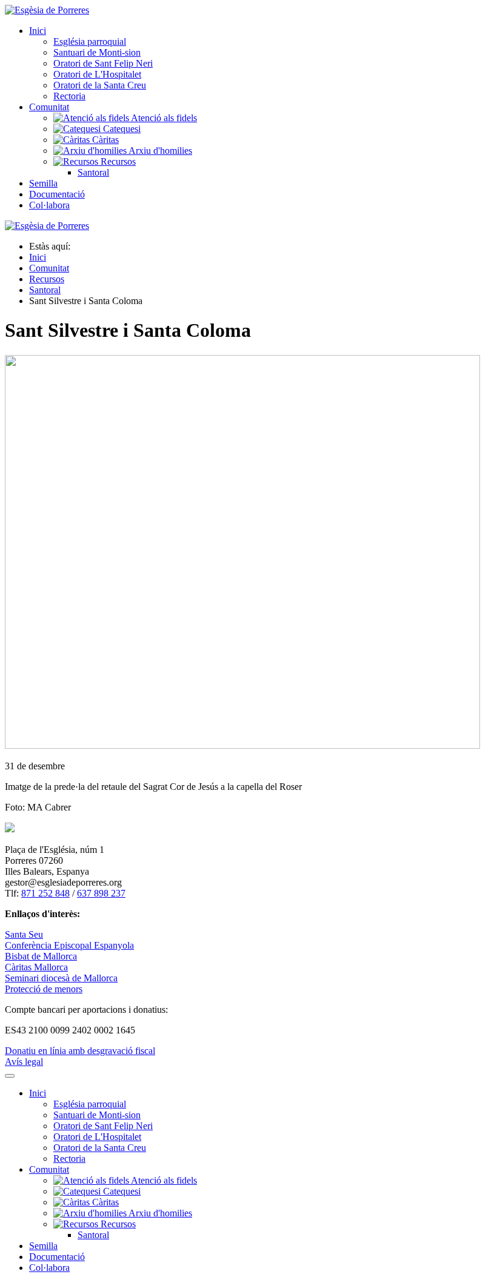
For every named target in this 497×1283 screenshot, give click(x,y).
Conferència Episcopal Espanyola (69, 945)
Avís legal (24, 1061)
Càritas (104, 139)
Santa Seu (24, 934)
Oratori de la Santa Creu (99, 85)
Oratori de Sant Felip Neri (103, 63)
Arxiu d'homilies (159, 150)
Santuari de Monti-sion (97, 52)
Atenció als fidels (163, 118)
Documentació (57, 194)
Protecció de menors (43, 989)
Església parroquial (89, 41)
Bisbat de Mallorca (41, 956)
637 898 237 (101, 893)
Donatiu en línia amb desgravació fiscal (80, 1051)
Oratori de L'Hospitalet (97, 74)
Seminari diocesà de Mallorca (61, 978)
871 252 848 (45, 893)
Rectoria (69, 96)
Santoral (93, 172)
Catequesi (121, 129)
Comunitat (49, 107)
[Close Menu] (10, 1076)
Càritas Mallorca (36, 967)
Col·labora (49, 205)
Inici (37, 30)
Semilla (43, 183)
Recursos (117, 161)
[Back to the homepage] (47, 10)
